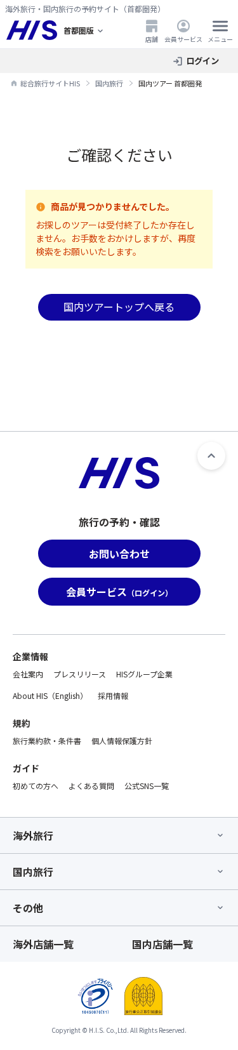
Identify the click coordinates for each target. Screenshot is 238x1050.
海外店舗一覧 (43, 944)
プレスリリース (79, 673)
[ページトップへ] (211, 456)
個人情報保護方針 (121, 740)
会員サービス (183, 38)
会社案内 (28, 673)
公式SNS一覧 (146, 785)
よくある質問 (91, 785)
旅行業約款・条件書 (47, 740)
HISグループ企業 (144, 673)
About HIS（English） (50, 695)
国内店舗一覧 (162, 944)
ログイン (202, 61)
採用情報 (113, 695)
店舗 (151, 38)
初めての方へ (35, 785)
